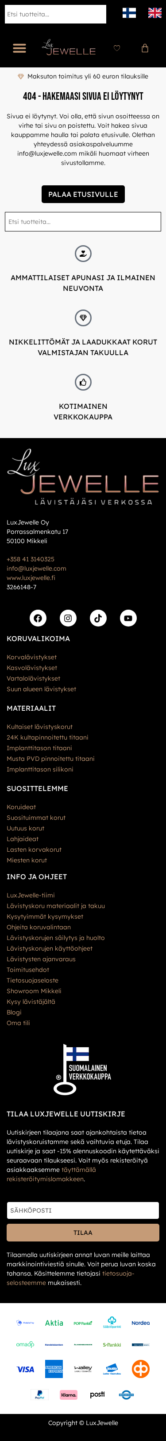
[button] (19, 48)
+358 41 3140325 (30, 559)
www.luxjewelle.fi (31, 578)
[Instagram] (68, 618)
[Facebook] (38, 618)
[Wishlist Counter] (117, 48)
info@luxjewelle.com (36, 568)
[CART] (145, 48)
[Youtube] (128, 618)
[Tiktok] (98, 618)
